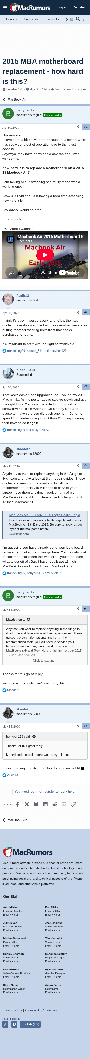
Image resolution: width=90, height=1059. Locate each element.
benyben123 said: (18, 736)
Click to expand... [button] (45, 660)
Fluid (5, 1018)
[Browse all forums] (71, 19)
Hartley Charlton (13, 954)
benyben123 (14, 89)
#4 (86, 465)
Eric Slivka (51, 907)
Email (6, 914)
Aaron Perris (53, 985)
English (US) (30, 1024)
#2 (86, 312)
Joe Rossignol (54, 922)
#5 (86, 609)
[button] (5, 7)
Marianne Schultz (56, 954)
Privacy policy (12, 1010)
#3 (86, 386)
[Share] (78, 127)
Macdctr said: (15, 619)
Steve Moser (10, 985)
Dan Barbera (11, 969)
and (28, 430)
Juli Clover (10, 922)
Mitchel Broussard (14, 938)
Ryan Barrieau (54, 969)
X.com (15, 914)
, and (36, 351)
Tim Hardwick (53, 938)
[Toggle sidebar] (85, 19)
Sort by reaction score (70, 89)
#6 (86, 726)
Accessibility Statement (41, 1010)
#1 (86, 126)
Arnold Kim (10, 907)
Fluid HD (15, 1018)
